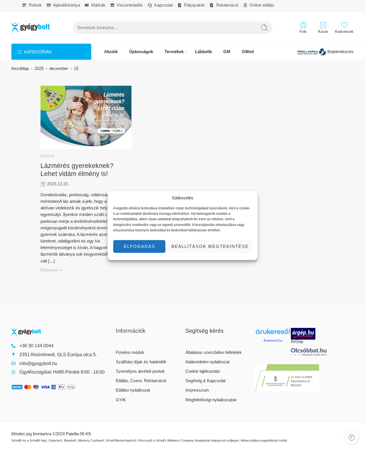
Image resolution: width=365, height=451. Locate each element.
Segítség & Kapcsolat (205, 380)
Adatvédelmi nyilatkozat (207, 362)
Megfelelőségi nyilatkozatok (211, 400)
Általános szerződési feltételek (213, 352)
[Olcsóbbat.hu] (309, 351)
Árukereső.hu (272, 340)
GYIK (121, 400)
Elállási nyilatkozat (133, 390)
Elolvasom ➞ (51, 270)
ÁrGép (297, 341)
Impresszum (197, 390)
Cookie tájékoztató (202, 371)
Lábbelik (203, 51)
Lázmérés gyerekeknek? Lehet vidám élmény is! (76, 169)
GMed (248, 51)
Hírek (47, 156)
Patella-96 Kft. (79, 434)
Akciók (111, 51)
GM (226, 51)
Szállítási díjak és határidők (141, 362)
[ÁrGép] (309, 334)
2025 (39, 68)
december (58, 68)
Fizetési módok (130, 352)
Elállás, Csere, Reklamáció (141, 380)
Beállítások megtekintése (210, 246)
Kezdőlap (20, 68)
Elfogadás (139, 246)
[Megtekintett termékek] (351, 437)
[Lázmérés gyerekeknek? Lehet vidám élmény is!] (85, 117)
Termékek (174, 51)
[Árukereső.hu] (273, 333)
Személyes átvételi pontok (140, 371)
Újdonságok (141, 51)
